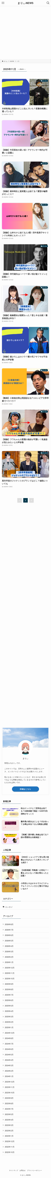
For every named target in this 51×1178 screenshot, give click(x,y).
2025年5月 (9, 1005)
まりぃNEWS (25, 3)
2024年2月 (9, 1070)
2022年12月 (9, 1141)
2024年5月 (9, 1054)
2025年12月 (9, 967)
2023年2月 (9, 1130)
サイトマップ (13, 1170)
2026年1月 (9, 962)
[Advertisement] (25, 32)
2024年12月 (9, 1032)
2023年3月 (9, 1125)
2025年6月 (9, 1000)
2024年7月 (9, 1043)
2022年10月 (9, 1152)
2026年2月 (9, 957)
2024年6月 (9, 1049)
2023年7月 (9, 1109)
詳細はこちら (25, 789)
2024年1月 (9, 1076)
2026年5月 (9, 940)
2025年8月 (9, 989)
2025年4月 (9, 1011)
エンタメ (9, 907)
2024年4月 (9, 1060)
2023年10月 (9, 1092)
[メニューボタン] (3, 3)
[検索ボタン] (48, 3)
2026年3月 (9, 951)
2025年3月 (9, 1016)
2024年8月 (9, 1038)
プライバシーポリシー (34, 1170)
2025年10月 (9, 978)
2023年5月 (9, 1114)
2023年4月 (9, 1119)
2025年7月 (9, 994)
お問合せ (23, 1170)
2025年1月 (9, 1027)
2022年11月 (9, 1146)
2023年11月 (9, 1087)
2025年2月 (9, 1022)
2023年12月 (9, 1081)
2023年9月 (9, 1098)
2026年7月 (9, 929)
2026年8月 (9, 924)
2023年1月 (9, 1136)
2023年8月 (9, 1103)
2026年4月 (9, 946)
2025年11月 (9, 973)
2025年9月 (9, 984)
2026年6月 (9, 935)
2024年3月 (9, 1065)
